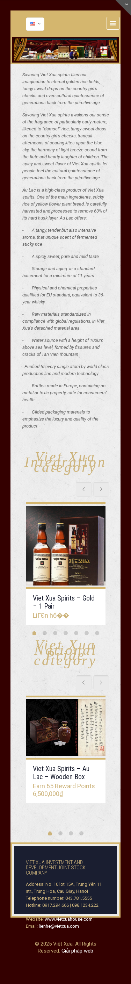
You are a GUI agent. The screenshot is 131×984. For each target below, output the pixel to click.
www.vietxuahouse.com (69, 919)
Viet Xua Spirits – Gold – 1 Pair (64, 602)
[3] (55, 633)
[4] (66, 633)
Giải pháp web (77, 951)
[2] (45, 633)
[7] (97, 633)
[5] (76, 633)
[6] (87, 633)
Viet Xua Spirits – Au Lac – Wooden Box (61, 772)
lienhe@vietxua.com (59, 926)
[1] (34, 633)
